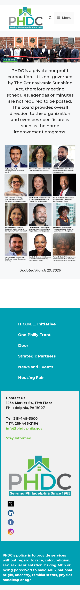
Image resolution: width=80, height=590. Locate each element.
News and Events (35, 367)
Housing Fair (31, 377)
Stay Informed (18, 438)
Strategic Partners (37, 356)
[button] (50, 18)
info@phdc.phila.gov (24, 428)
